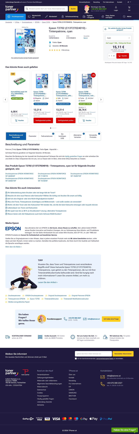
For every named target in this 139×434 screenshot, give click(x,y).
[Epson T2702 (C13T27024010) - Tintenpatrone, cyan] (25, 54)
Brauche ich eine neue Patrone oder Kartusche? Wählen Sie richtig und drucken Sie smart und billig (45, 196)
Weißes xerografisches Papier (19, 302)
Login (116, 10)
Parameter (32, 136)
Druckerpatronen (27, 22)
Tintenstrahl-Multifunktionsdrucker (76, 299)
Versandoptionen (84, 2)
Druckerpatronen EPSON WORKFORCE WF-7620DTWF (85, 175)
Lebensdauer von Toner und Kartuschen (22, 208)
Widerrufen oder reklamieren (47, 381)
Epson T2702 (46, 22)
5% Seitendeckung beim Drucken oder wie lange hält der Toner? (31, 193)
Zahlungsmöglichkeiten (45, 378)
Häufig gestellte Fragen (45, 399)
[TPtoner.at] (11, 9)
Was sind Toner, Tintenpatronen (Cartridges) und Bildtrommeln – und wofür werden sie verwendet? (44, 202)
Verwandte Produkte (93, 136)
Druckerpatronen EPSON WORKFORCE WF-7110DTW (52, 175)
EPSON (37, 22)
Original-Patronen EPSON (81, 296)
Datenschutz (41, 390)
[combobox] (118, 38)
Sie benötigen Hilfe (62, 136)
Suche (73, 9)
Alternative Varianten (77, 136)
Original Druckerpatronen (57, 296)
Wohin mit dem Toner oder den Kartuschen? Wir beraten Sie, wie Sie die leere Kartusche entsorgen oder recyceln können (53, 205)
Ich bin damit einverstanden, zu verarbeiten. (100, 358)
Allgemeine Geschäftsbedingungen (49, 384)
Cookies (40, 393)
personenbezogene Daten (105, 358)
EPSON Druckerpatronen (34, 296)
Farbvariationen (46, 136)
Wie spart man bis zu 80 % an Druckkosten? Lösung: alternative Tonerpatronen (37, 211)
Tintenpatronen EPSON (16, 299)
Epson (86, 38)
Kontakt (119, 2)
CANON (71, 390)
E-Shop (17, 22)
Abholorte (40, 405)
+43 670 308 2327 (99, 9)
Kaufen (124, 56)
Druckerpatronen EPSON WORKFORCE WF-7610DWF (52, 179)
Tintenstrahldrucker (52, 299)
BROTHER (72, 396)
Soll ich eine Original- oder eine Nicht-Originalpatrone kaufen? (31, 199)
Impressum (73, 399)
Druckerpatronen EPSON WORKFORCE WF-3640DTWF (19, 179)
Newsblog (96, 2)
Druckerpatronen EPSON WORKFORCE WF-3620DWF (19, 175)
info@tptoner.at (94, 319)
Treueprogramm (43, 396)
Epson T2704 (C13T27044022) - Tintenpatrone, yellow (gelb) (64, 95)
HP (70, 387)
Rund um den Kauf (45, 371)
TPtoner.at (73, 371)
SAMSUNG (72, 393)
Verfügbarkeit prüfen (43, 120)
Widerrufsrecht (42, 387)
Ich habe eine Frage (111, 319)
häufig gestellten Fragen (73, 156)
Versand (123, 50)
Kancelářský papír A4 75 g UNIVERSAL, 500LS (19, 94)
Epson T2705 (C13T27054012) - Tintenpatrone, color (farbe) (86, 95)
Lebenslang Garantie (44, 402)
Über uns (72, 375)
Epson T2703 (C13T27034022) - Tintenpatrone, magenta (40, 95)
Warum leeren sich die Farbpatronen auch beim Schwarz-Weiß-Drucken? (34, 214)
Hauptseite (8, 22)
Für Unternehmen (108, 2)
